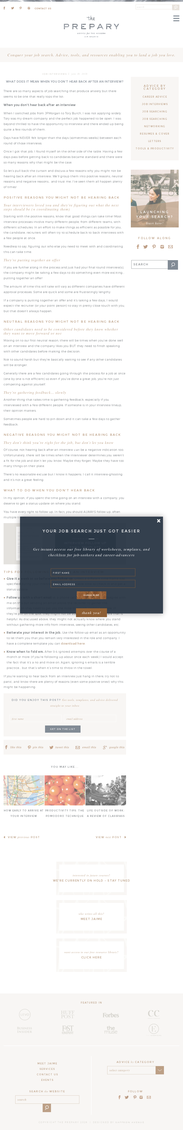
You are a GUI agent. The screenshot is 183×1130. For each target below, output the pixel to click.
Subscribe (91, 595)
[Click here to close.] (158, 520)
